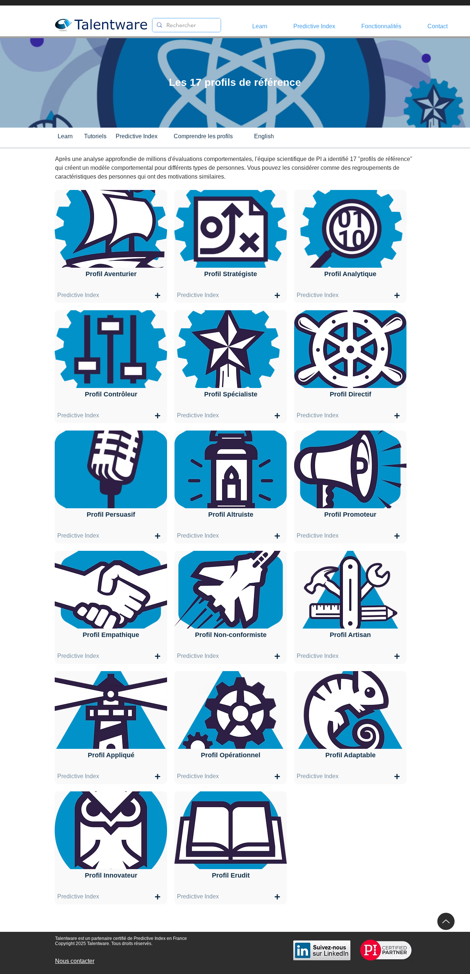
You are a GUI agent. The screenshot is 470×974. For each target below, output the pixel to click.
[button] (324, 26)
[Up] (446, 921)
